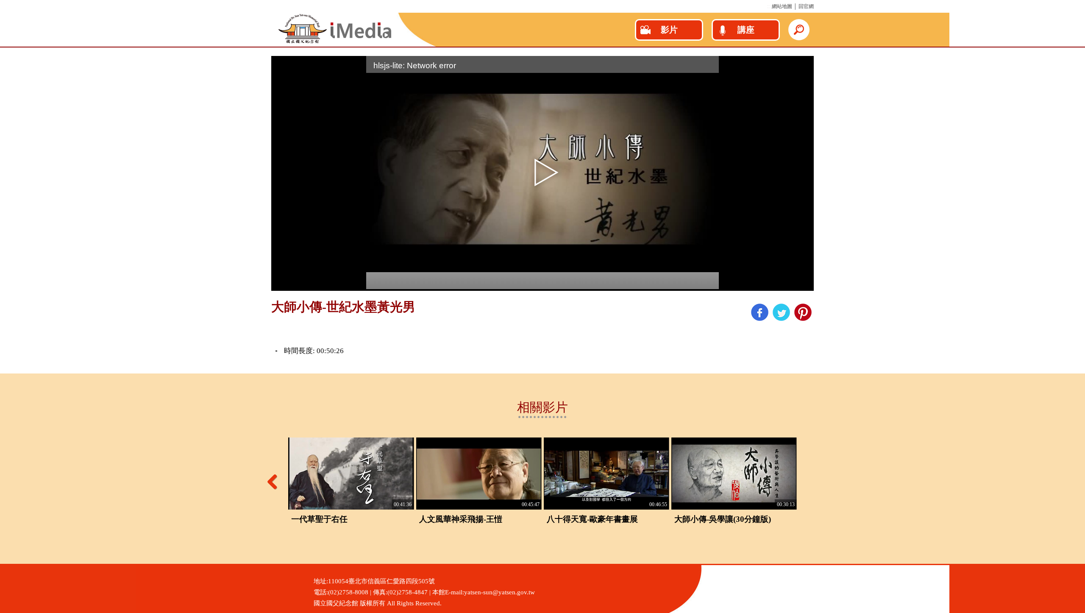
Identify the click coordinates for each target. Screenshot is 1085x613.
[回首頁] (334, 42)
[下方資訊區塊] (2, 567)
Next (809, 481)
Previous (275, 481)
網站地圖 (782, 6)
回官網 (806, 6)
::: (769, 6)
